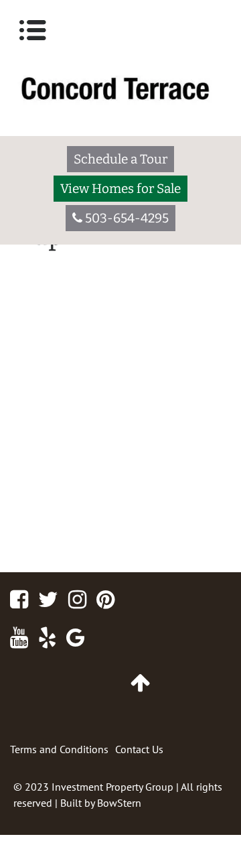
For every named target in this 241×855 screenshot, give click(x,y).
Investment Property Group (112, 786)
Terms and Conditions (59, 749)
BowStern (119, 802)
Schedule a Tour (120, 159)
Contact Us (139, 749)
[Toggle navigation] (33, 30)
